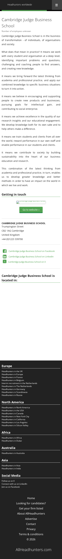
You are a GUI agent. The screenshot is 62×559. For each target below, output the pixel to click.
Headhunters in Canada (12, 413)
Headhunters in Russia (12, 395)
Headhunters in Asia (11, 465)
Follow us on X (8, 480)
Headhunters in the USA (13, 410)
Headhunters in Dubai (12, 440)
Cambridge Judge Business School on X (27, 261)
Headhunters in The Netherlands (17, 386)
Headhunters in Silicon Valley (15, 425)
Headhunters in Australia (13, 453)
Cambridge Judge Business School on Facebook (32, 251)
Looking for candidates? (31, 503)
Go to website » (31, 209)
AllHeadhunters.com (33, 549)
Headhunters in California (13, 419)
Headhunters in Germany (13, 389)
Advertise (31, 519)
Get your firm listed (31, 508)
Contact (31, 524)
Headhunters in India (11, 468)
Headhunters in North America (16, 407)
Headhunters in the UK (12, 371)
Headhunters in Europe (12, 374)
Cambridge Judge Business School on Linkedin (31, 256)
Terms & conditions (31, 534)
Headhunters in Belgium (13, 380)
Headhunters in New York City (15, 416)
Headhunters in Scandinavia (14, 392)
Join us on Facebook (11, 486)
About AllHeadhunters (31, 513)
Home (31, 498)
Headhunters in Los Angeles (14, 422)
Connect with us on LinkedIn (14, 483)
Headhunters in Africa (12, 437)
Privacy (31, 529)
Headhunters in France (12, 377)
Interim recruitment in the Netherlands (19, 383)
